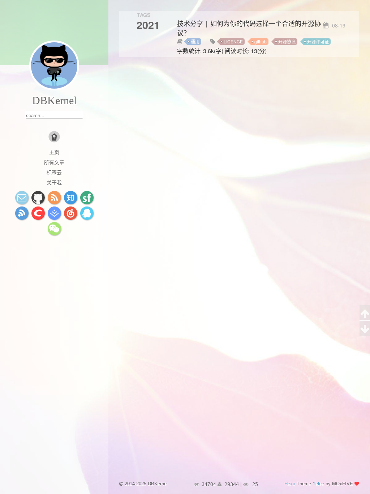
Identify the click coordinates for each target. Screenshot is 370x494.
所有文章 (54, 162)
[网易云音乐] (70, 213)
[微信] (54, 228)
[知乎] (70, 197)
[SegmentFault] (87, 197)
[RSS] (54, 197)
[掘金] (54, 213)
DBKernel (54, 100)
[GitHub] (38, 197)
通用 (195, 41)
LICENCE (233, 41)
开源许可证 (318, 41)
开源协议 (287, 41)
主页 (54, 152)
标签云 (54, 172)
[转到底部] (365, 328)
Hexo (289, 483)
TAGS (144, 14)
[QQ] (87, 213)
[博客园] (22, 213)
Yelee (318, 483)
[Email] (22, 197)
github (260, 41)
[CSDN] (38, 213)
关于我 (54, 182)
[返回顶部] (365, 313)
